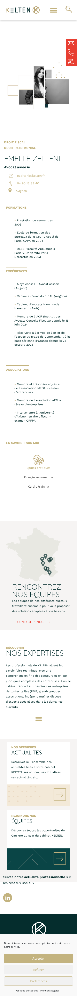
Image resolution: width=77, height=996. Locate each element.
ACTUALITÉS (26, 752)
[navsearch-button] (69, 10)
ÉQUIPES (21, 821)
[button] (53, 10)
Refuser (38, 970)
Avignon (21, 191)
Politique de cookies (26, 990)
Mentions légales (50, 990)
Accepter (38, 958)
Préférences (38, 981)
